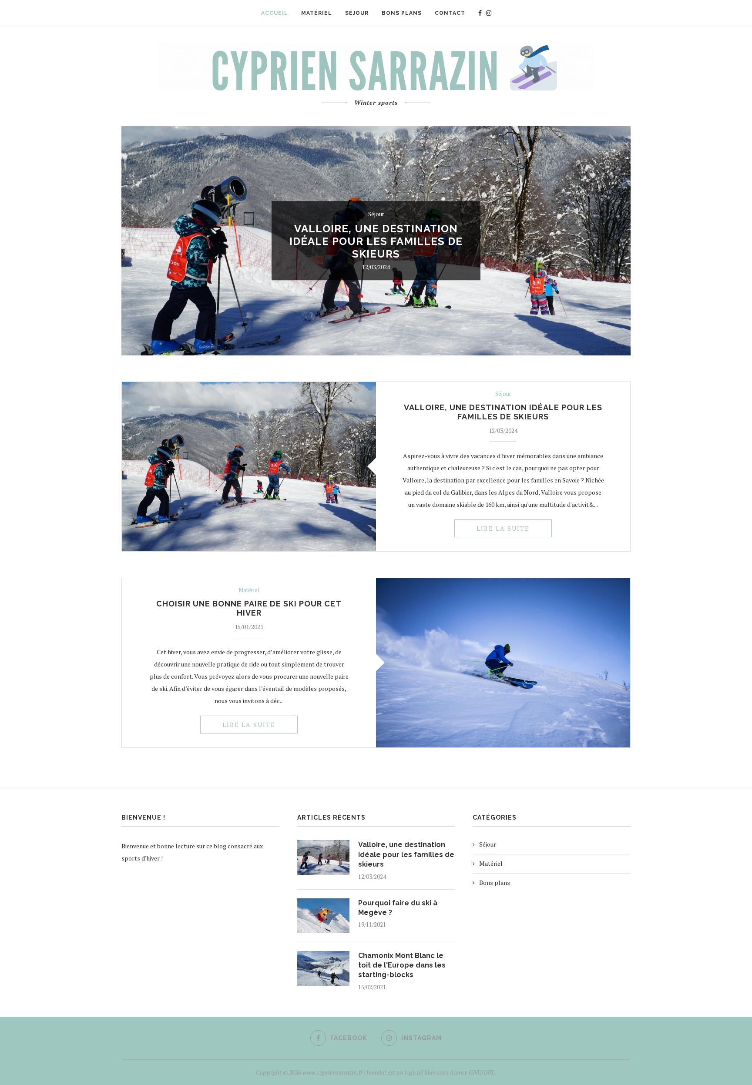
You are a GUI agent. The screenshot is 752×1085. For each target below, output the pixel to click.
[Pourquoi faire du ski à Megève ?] (323, 915)
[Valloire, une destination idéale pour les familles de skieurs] (249, 466)
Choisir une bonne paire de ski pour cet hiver (249, 608)
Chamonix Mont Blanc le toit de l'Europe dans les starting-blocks (402, 965)
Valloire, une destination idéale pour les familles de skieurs (376, 241)
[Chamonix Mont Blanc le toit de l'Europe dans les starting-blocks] (323, 968)
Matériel (248, 590)
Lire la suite (503, 528)
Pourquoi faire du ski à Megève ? (397, 908)
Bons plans (494, 882)
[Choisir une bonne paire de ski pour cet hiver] (503, 662)
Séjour (376, 214)
